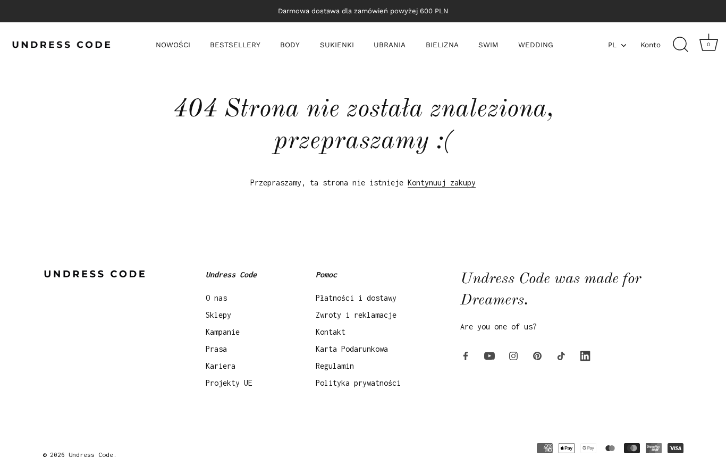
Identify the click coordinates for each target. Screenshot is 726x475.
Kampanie (223, 331)
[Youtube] (489, 355)
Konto (650, 44)
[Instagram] (513, 355)
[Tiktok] (561, 355)
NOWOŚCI (173, 44)
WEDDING (535, 44)
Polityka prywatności (358, 382)
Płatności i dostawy (356, 297)
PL (612, 44)
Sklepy (218, 314)
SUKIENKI (337, 44)
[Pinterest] (537, 355)
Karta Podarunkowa (352, 348)
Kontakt (330, 331)
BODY (290, 44)
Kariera (220, 365)
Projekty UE (229, 382)
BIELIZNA (442, 44)
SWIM (488, 44)
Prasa (216, 348)
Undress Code (91, 455)
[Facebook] (465, 355)
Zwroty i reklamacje (356, 314)
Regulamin (335, 365)
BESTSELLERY (235, 44)
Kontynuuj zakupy (442, 182)
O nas (216, 297)
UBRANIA (390, 44)
